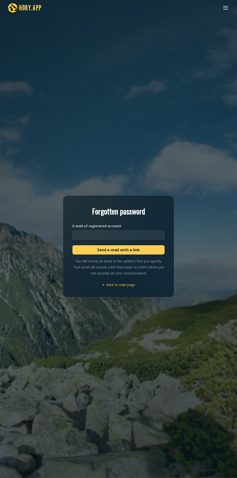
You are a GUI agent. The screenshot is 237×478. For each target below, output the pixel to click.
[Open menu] (226, 8)
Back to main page (120, 284)
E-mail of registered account (96, 226)
